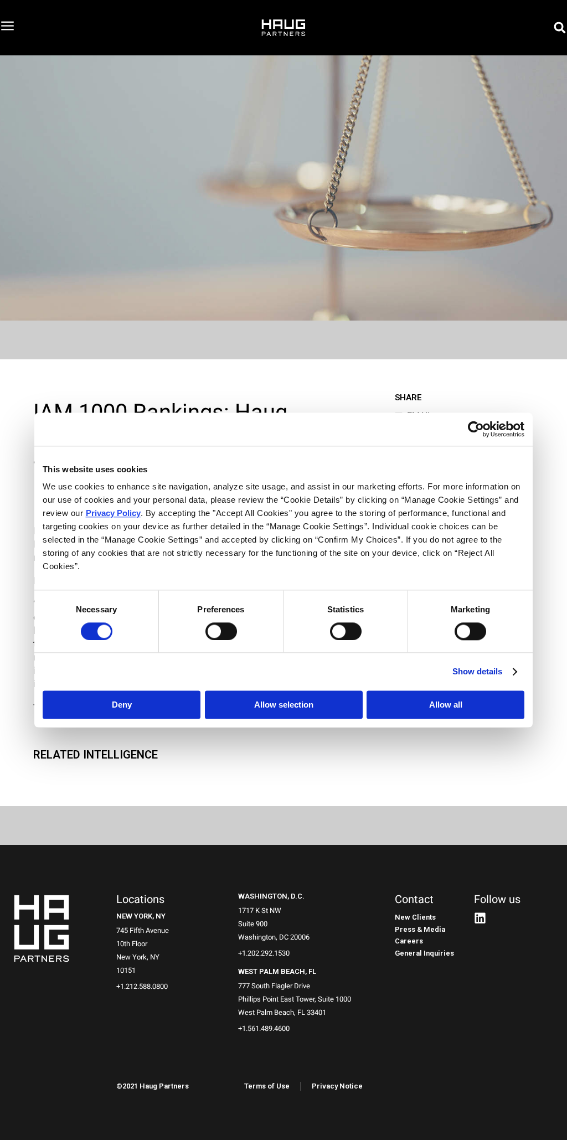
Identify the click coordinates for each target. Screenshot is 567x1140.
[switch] (221, 631)
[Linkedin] (480, 918)
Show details (477, 671)
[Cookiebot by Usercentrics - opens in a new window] (475, 429)
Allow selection (283, 704)
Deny (122, 704)
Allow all (445, 704)
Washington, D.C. (271, 896)
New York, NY (141, 916)
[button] (560, 27)
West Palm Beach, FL (277, 971)
